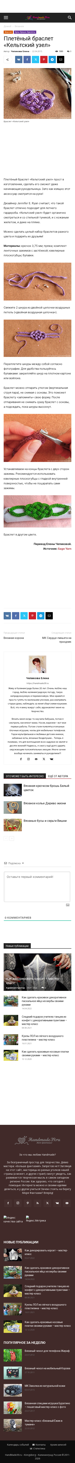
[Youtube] (67, 1203)
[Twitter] (35, 59)
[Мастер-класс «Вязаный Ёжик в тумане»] (13, 1425)
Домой (7, 26)
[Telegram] (52, 59)
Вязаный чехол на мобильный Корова (47, 1368)
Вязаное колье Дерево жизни (45, 803)
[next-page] (11, 838)
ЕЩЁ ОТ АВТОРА (58, 776)
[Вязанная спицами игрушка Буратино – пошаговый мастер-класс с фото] (13, 1407)
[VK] (18, 59)
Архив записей (58, 1444)
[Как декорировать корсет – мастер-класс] (37, 972)
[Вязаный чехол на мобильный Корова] (13, 1373)
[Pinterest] (44, 59)
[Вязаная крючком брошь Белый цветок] (13, 790)
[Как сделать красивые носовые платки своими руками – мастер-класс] (11, 1055)
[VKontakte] (53, 759)
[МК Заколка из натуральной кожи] (13, 1390)
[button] (6, 18)
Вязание (19, 26)
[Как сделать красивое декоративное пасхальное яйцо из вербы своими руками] (11, 1001)
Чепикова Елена (20, 51)
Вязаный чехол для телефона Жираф (47, 1350)
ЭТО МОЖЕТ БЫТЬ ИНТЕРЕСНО (25, 776)
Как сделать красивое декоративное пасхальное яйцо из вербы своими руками (44, 1001)
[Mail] (38, 759)
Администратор (15, 987)
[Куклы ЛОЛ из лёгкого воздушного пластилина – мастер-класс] (11, 1039)
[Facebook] (27, 59)
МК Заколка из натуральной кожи (45, 1385)
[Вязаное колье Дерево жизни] (13, 807)
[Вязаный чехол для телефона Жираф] (13, 1355)
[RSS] (37, 1203)
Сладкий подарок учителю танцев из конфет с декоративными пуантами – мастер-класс (44, 1020)
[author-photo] (37, 673)
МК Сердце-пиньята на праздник (56, 639)
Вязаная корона (14, 638)
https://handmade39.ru (38, 683)
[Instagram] (30, 759)
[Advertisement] (37, 6)
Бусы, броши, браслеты (25, 32)
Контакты (40, 1444)
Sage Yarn (64, 548)
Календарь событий (18, 1444)
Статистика (39, 1448)
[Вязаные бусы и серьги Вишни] (13, 825)
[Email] (60, 59)
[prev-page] (6, 838)
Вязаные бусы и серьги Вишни (45, 821)
